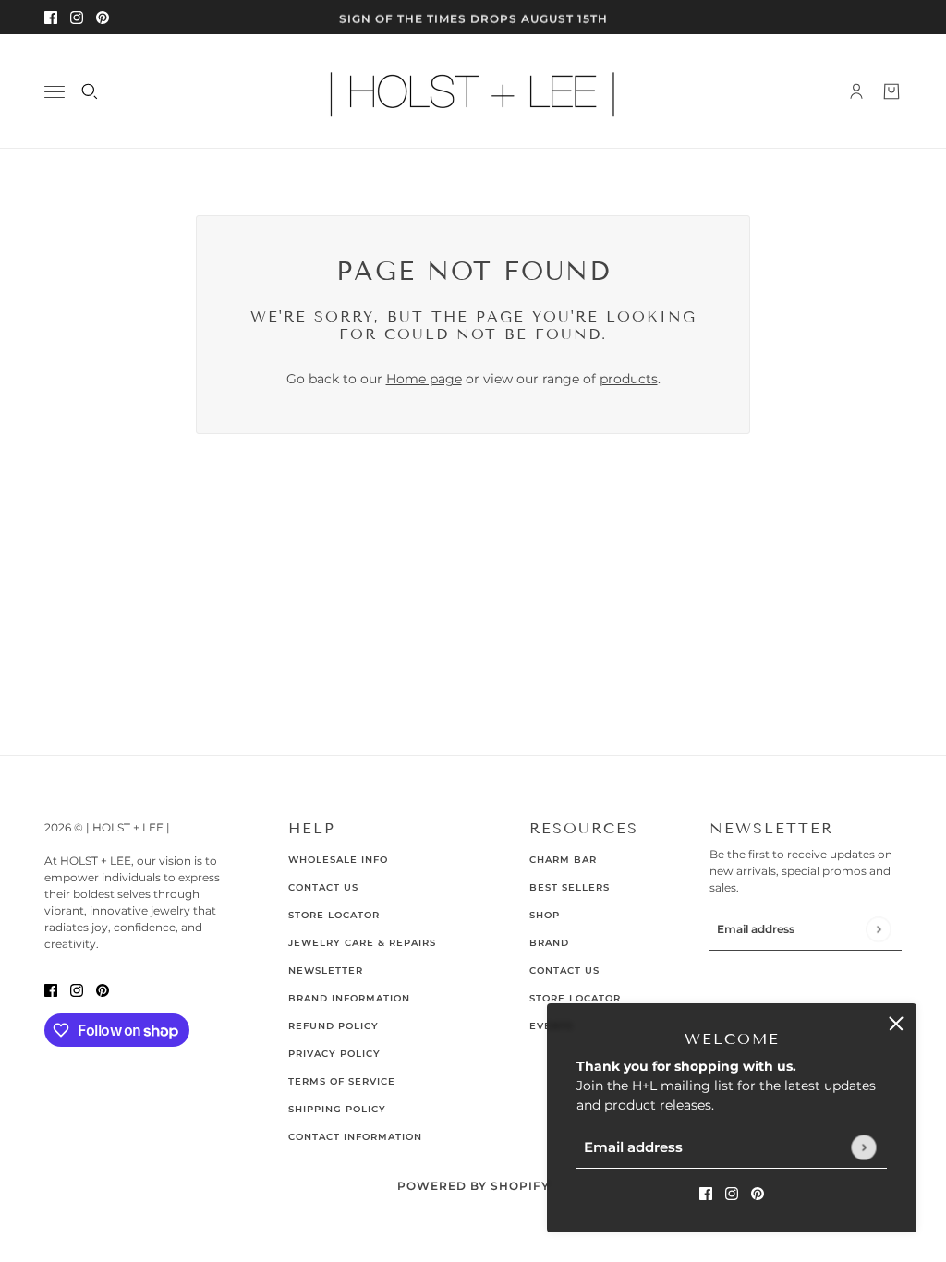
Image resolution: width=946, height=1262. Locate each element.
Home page (424, 378)
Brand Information (349, 998)
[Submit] (863, 1147)
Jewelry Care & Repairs (362, 943)
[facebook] (51, 17)
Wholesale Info (338, 860)
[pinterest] (102, 17)
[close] (896, 1023)
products (629, 378)
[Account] (856, 91)
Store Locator (334, 915)
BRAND (549, 943)
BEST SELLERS (569, 887)
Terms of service (341, 1081)
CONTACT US (564, 971)
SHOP (544, 915)
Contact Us (323, 887)
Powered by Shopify (473, 1186)
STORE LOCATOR (575, 998)
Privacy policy (334, 1054)
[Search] (89, 91)
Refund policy (333, 1026)
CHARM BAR (563, 860)
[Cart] (891, 91)
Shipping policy (337, 1109)
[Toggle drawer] (54, 92)
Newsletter (325, 971)
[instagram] (77, 17)
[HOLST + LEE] (473, 91)
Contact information (355, 1137)
